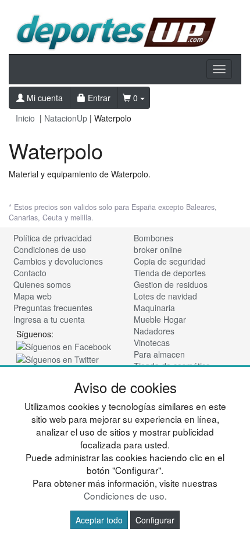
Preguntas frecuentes (52, 307)
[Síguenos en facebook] (63, 345)
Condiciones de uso (49, 249)
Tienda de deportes (170, 273)
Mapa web (32, 296)
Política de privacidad (52, 238)
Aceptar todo (99, 520)
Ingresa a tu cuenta (49, 319)
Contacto (30, 273)
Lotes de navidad (165, 296)
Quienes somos (42, 284)
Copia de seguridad (170, 261)
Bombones (153, 238)
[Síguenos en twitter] (57, 358)
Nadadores (154, 331)
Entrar (97, 98)
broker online (158, 249)
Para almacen (159, 354)
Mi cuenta (43, 98)
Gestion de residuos (171, 284)
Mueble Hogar (160, 319)
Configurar (154, 520)
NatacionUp (65, 118)
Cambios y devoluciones (58, 261)
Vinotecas (152, 342)
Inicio (25, 118)
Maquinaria (154, 307)
